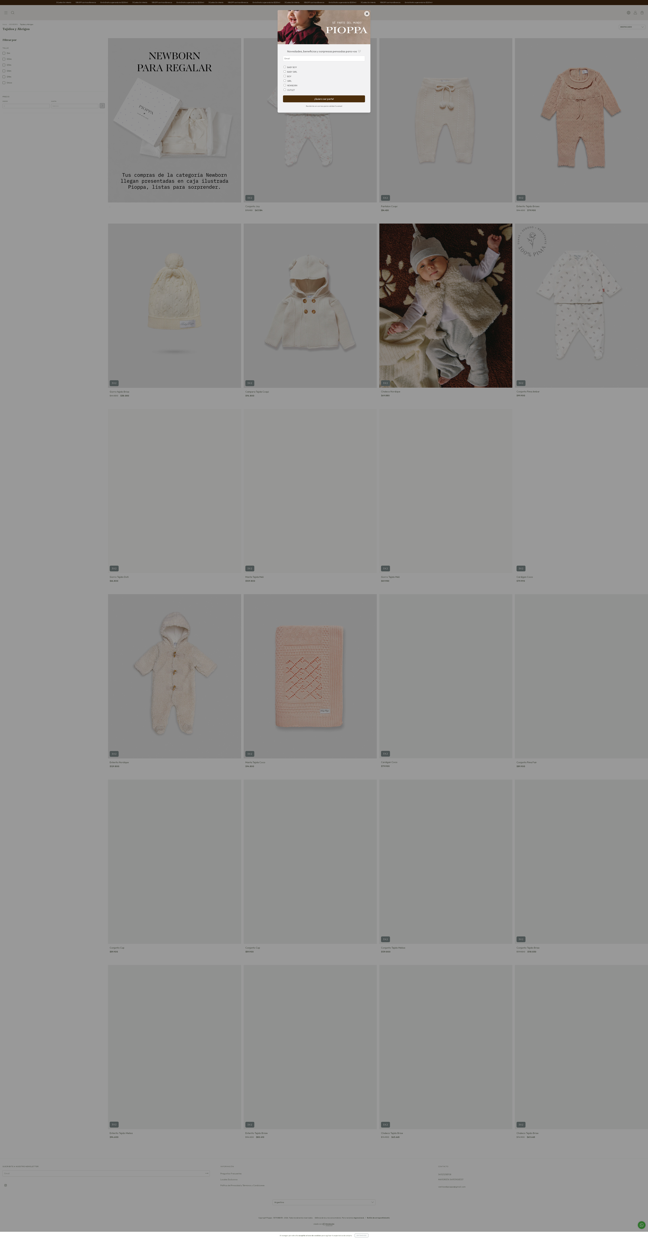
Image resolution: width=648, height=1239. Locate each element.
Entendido (362, 1235)
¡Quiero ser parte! (324, 98)
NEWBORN (292, 85)
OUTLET (291, 90)
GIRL (289, 81)
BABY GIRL (292, 72)
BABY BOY (292, 67)
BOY (289, 76)
